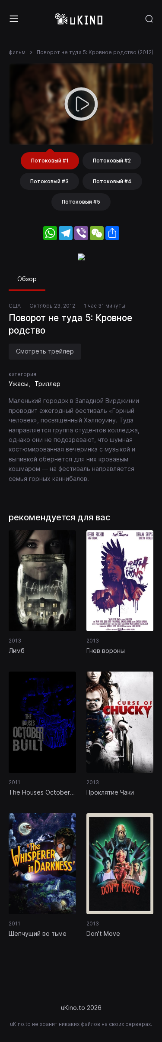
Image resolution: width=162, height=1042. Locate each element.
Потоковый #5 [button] (81, 201)
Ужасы (19, 383)
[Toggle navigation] (14, 18)
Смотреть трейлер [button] (45, 351)
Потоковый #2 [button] (112, 160)
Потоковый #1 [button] (50, 160)
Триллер (47, 383)
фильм (17, 52)
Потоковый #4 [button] (112, 181)
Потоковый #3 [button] (49, 181)
